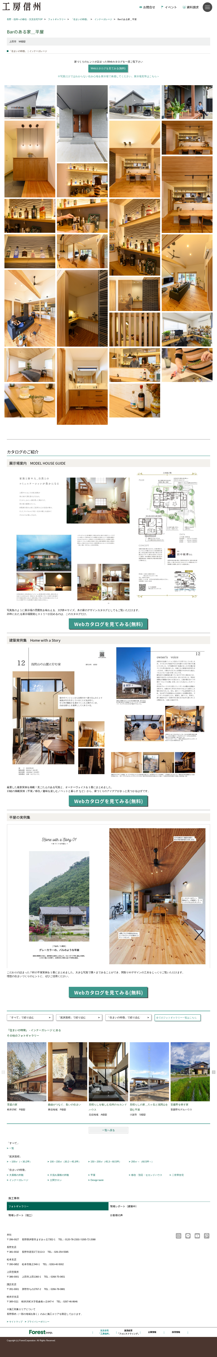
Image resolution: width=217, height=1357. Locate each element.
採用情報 (176, 1332)
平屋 (93, 1175)
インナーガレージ (18, 1180)
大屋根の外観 (16, 1175)
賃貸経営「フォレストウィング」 (128, 1332)
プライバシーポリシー (38, 1321)
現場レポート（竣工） (21, 1215)
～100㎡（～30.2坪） (20, 1161)
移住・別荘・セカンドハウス (146, 1175)
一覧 (11, 1148)
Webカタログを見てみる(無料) (108, 68)
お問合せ (149, 7)
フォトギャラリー (18, 1206)
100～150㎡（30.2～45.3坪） (65, 1161)
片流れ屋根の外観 (59, 1175)
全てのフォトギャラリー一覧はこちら (176, 1017)
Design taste (97, 1180)
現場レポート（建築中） (124, 1206)
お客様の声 (116, 1215)
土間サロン (56, 1180)
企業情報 (152, 1332)
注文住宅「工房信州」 (104, 1332)
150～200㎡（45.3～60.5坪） (106, 1161)
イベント (171, 7)
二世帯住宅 (178, 1175)
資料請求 (193, 7)
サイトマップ (16, 1321)
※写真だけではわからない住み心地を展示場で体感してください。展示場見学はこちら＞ (108, 76)
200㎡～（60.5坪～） (142, 1161)
